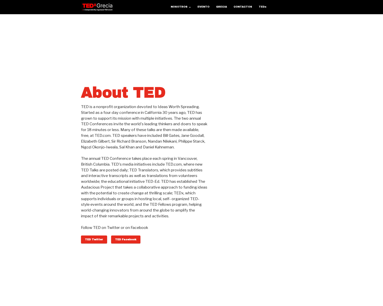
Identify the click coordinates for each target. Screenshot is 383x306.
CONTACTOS (243, 6)
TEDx (263, 6)
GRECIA (221, 6)
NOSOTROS (179, 6)
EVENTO (203, 6)
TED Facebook (125, 239)
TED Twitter (94, 239)
